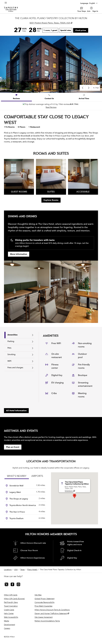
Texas (22, 570)
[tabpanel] (51, 105)
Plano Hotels (32, 570)
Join (88, 11)
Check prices (81, 30)
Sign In (95, 11)
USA (16, 570)
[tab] (16, 97)
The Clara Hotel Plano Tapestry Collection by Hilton (60, 570)
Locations (8, 570)
